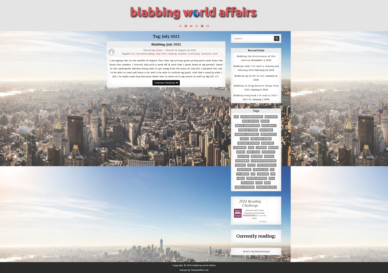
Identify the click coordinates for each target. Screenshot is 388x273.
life (251, 147)
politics (243, 156)
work (215, 54)
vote (259, 182)
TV (272, 169)
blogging (271, 116)
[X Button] (180, 26)
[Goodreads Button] (202, 26)
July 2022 (161, 54)
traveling (244, 169)
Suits (251, 165)
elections (266, 130)
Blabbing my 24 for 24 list (249, 76)
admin (158, 50)
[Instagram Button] (197, 26)
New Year (253, 152)
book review (250, 121)
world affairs (245, 187)
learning (240, 147)
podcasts (268, 152)
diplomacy (269, 125)
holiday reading (248, 143)
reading (172, 54)
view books (262, 221)
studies (240, 165)
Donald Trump (248, 130)
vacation (206, 54)
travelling (194, 54)
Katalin (248, 210)
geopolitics (268, 134)
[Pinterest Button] (186, 26)
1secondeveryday (145, 54)
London (261, 147)
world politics (266, 187)
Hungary (267, 143)
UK (253, 174)
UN (273, 174)
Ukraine (263, 174)
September (242, 160)
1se (132, 54)
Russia (269, 156)
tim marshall (267, 165)
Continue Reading (167, 83)
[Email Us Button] (208, 26)
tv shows (242, 174)
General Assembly (246, 134)
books (265, 121)
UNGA (240, 178)
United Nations (256, 178)
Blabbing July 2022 (166, 44)
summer (182, 54)
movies (273, 147)
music (240, 152)
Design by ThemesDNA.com (194, 270)
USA (271, 178)
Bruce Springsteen (247, 125)
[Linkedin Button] (191, 26)
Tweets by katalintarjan (256, 251)
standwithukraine (264, 160)
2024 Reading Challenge (250, 203)
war (267, 182)
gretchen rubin (261, 138)
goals (244, 138)
